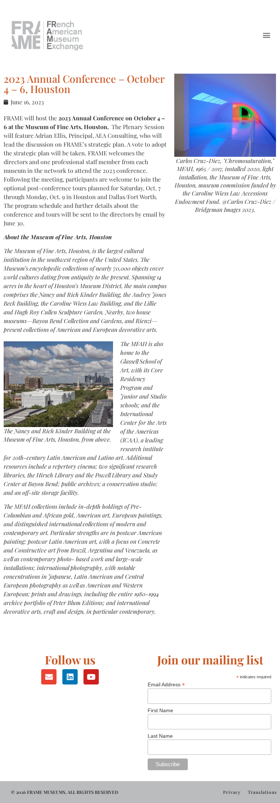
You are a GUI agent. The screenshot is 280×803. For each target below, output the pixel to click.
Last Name (160, 735)
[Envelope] (49, 676)
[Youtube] (91, 676)
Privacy (232, 792)
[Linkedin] (70, 676)
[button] (267, 35)
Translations (262, 792)
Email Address (166, 684)
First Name (160, 710)
